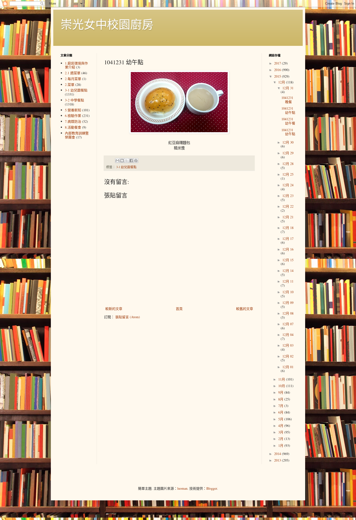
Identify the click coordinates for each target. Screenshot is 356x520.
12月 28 (288, 163)
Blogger (211, 488)
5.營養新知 (73, 110)
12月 (282, 82)
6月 (281, 412)
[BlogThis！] (122, 160)
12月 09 (288, 302)
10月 (282, 385)
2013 (278, 460)
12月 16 (288, 249)
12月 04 (288, 334)
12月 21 (288, 217)
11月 (282, 379)
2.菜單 (69, 84)
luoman (182, 488)
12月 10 (288, 292)
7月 (281, 405)
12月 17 (288, 238)
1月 (281, 445)
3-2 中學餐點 (74, 100)
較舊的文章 (244, 308)
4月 (281, 425)
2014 (278, 453)
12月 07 (288, 324)
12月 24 (288, 185)
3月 (281, 432)
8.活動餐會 (73, 127)
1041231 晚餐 (287, 99)
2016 (278, 69)
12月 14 (288, 270)
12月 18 (288, 227)
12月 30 (288, 142)
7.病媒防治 (73, 121)
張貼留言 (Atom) (127, 317)
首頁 (179, 308)
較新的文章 (113, 308)
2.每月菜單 (73, 78)
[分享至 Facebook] (131, 160)
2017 (278, 63)
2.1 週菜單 (72, 73)
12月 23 (288, 195)
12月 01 (288, 367)
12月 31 (288, 88)
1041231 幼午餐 (288, 121)
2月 (281, 438)
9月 (281, 392)
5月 (281, 419)
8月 (281, 399)
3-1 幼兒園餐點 (126, 167)
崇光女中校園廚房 (107, 24)
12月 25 (288, 174)
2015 (278, 76)
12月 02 (288, 356)
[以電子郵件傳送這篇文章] (117, 160)
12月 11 (288, 281)
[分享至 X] (126, 160)
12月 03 (288, 345)
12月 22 (288, 206)
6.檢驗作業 (73, 115)
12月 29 (288, 153)
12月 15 (288, 260)
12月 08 (288, 313)
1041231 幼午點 (288, 110)
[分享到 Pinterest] (135, 160)
